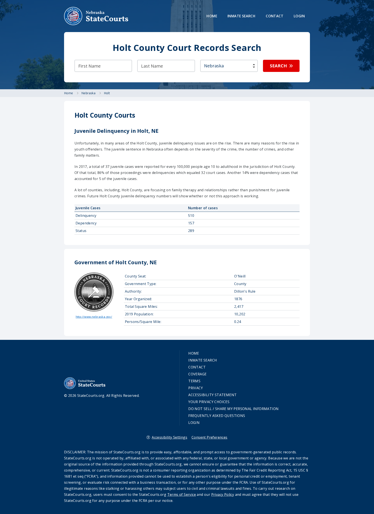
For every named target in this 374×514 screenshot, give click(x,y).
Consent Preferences (209, 437)
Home (211, 16)
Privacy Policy (222, 494)
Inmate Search (241, 16)
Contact (274, 16)
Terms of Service (181, 494)
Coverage (197, 374)
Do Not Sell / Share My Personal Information (233, 408)
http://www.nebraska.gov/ (94, 317)
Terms (194, 381)
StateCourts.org (96, 16)
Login (299, 16)
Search (278, 66)
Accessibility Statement (212, 394)
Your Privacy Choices (208, 401)
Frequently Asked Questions (216, 415)
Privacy (195, 388)
